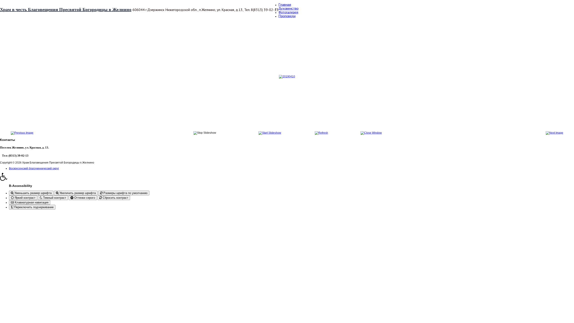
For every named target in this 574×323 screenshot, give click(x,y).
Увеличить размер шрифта (77, 193)
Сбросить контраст (115, 197)
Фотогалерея (288, 12)
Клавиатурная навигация (31, 202)
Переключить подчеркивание (33, 207)
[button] (287, 177)
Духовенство (288, 8)
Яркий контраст (24, 197)
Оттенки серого (84, 197)
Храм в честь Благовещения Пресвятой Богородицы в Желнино (65, 9)
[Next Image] (554, 132)
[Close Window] (371, 132)
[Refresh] (321, 132)
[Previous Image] (22, 132)
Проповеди (287, 16)
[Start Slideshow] (270, 132)
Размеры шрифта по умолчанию (125, 193)
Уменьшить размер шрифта (32, 193)
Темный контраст (54, 197)
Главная (284, 5)
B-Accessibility (20, 186)
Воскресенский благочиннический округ (34, 168)
